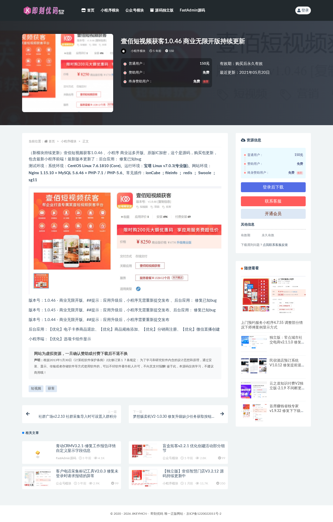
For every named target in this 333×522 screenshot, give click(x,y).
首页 (90, 10)
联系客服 (273, 201)
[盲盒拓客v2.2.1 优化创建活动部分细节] (144, 451)
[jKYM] (124, 51)
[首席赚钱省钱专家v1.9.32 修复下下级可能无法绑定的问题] (254, 412)
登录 (305, 10)
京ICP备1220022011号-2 (203, 513)
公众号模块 (134, 10)
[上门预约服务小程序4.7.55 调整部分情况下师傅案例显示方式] (273, 295)
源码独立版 (164, 10)
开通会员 (273, 214)
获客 (51, 388)
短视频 (36, 388)
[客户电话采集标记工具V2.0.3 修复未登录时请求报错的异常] (38, 482)
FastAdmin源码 (192, 10)
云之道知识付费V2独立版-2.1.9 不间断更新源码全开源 (287, 388)
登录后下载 (273, 187)
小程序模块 (110, 10)
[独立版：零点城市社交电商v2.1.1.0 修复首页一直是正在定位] (254, 343)
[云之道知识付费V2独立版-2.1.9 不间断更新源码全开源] (254, 394)
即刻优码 (157, 513)
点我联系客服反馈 (275, 244)
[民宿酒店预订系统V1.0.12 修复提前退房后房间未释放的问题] (254, 366)
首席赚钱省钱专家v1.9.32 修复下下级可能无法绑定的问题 (287, 410)
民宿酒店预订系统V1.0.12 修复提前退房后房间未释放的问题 (287, 365)
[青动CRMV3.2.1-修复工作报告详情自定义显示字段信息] (38, 453)
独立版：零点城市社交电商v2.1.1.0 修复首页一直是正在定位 (287, 342)
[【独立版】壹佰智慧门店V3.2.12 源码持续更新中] (144, 478)
